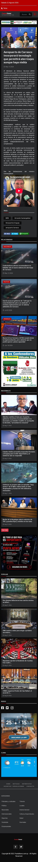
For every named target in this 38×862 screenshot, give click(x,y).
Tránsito (22, 801)
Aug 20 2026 (8, 695)
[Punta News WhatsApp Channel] (19, 552)
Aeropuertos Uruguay (12, 223)
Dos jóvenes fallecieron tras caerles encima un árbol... (18, 601)
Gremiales (7, 319)
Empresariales (6, 826)
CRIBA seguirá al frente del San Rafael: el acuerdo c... (17, 692)
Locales (22, 805)
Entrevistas (27, 784)
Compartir (25, 233)
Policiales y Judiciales (8, 801)
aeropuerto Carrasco (12, 227)
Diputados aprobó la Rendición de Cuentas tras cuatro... (18, 662)
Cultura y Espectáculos (27, 814)
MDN (7, 218)
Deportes (5, 818)
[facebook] (7, 233)
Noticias (16, 784)
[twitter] (14, 233)
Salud (21, 818)
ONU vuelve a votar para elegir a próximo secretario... (17, 632)
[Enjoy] (19, 731)
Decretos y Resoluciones (14, 786)
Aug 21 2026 (8, 605)
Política (6, 282)
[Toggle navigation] (33, 14)
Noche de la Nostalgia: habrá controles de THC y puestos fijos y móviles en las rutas (17, 520)
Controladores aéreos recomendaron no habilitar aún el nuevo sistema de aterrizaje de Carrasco (18, 268)
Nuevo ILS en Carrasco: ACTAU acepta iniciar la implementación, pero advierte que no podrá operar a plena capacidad (18, 340)
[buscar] (29, 14)
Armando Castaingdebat (22, 218)
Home (8, 784)
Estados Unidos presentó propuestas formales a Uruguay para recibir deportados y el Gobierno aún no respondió (19, 454)
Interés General (24, 810)
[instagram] (12, 708)
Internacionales (7, 814)
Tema (5, 8)
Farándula (5, 822)
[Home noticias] (18, 839)
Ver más (4, 530)
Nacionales (7, 246)
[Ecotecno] (19, 22)
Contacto (30, 786)
